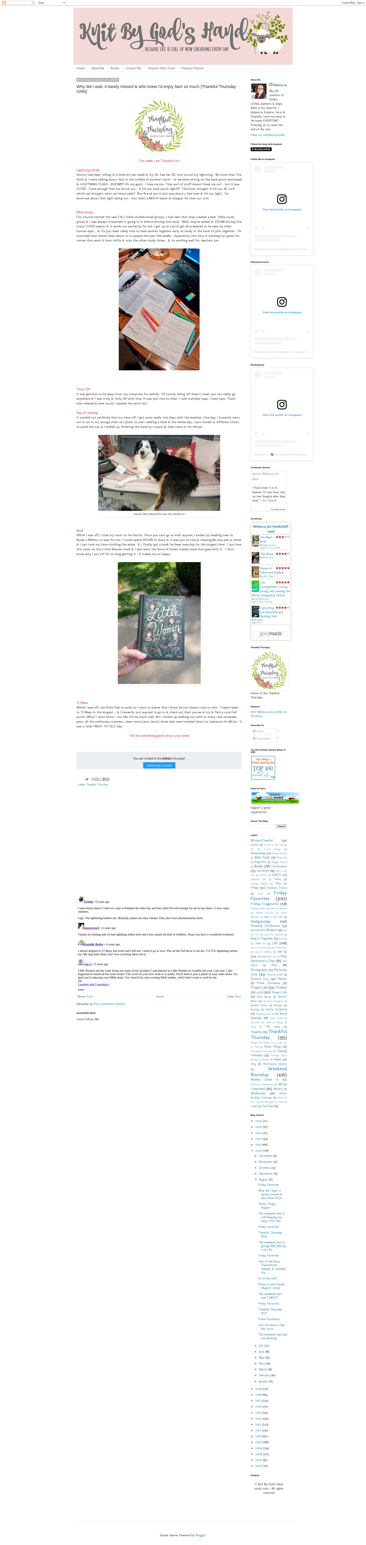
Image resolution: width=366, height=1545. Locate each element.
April (262, 1363)
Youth (254, 1106)
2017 (258, 1400)
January (264, 1381)
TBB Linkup (272, 1026)
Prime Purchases (268, 983)
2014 (258, 1418)
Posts (259, 731)
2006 (259, 1466)
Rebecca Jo (280, 85)
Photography (259, 970)
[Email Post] (86, 778)
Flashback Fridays (277, 887)
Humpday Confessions (265, 925)
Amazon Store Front (161, 68)
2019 (258, 1389)
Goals (267, 908)
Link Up (282, 951)
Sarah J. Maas (267, 576)
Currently (263, 870)
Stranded (255, 1022)
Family (277, 879)
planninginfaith (281, 351)
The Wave (266, 554)
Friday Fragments (265, 904)
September (266, 1173)
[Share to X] (101, 779)
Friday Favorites (269, 896)
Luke (259, 956)
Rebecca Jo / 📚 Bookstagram (272, 454)
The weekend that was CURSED (270, 1295)
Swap (253, 1026)
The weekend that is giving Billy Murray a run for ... (272, 1246)
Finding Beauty (259, 883)
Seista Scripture (276, 1009)
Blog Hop (282, 857)
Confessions (279, 866)
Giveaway (255, 908)
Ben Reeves (258, 620)
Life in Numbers (278, 947)
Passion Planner (192, 68)
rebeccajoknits (291, 249)
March (263, 1369)
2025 (258, 1121)
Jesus (253, 930)
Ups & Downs (261, 1059)
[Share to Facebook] (104, 779)
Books (115, 68)
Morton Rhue (267, 557)
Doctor (263, 875)
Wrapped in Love (274, 1101)
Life (275, 943)
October (264, 1168)
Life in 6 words (258, 947)
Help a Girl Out (273, 917)
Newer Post (85, 996)
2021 (258, 1144)
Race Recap (264, 996)
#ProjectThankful (262, 840)
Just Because (268, 930)
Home (81, 68)
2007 (259, 1460)
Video (277, 1059)
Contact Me (133, 68)
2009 (259, 1448)
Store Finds (276, 1018)
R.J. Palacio (270, 500)
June (262, 1351)
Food (260, 893)
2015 (258, 1412)
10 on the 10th (267, 1278)
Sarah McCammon (261, 599)
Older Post (234, 996)
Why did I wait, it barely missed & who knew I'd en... (271, 1194)
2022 (259, 1139)
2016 (258, 1406)
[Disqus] (159, 844)
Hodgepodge (260, 921)
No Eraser (272, 956)
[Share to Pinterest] (108, 779)
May (262, 1357)
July (261, 1345)
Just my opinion (274, 934)
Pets (274, 965)
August (264, 1179)
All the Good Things (266, 849)
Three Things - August (268, 1205)
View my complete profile (268, 135)
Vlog (253, 1064)
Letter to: (260, 943)
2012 (258, 1430)
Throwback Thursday (261, 1051)
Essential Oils (258, 879)
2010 (258, 1442)
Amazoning (258, 853)
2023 (259, 1133)
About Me (97, 68)
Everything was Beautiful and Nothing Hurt (271, 612)
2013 (258, 1424)
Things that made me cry (264, 1042)
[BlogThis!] (97, 779)
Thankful (256, 1032)
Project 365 (259, 987)
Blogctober (260, 862)
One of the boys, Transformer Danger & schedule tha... (272, 1267)
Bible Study (262, 857)
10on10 (254, 844)
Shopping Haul (263, 1013)
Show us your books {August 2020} (271, 1286)
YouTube (267, 1106)
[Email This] (93, 779)
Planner (282, 979)
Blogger (200, 1535)
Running (255, 1009)
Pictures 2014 (274, 974)
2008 (259, 1454)
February (265, 1375)
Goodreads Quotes (278, 509)
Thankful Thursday (97, 784)
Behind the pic (279, 853)
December (266, 1156)
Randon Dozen (259, 1005)
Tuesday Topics (279, 1055)
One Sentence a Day (269, 958)
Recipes (278, 1005)
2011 (258, 1436)
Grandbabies (280, 908)
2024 (259, 1127)
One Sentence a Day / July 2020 (272, 1326)
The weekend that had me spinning (272, 1336)
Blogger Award (279, 861)
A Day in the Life (273, 844)
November (266, 1162)
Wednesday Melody (275, 1064)
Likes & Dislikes (263, 951)
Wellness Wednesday (262, 1084)
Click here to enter (159, 765)
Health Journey (264, 912)
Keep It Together (262, 938)
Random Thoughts (273, 1001)
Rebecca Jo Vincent (266, 249)
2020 (259, 1150)
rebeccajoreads (304, 454)
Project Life (279, 992)
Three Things (273, 1046)
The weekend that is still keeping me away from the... (271, 1217)
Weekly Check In (265, 1079)
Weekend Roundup (269, 1072)
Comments (262, 738)
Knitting (283, 938)
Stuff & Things (274, 1022)
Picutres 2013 (260, 979)
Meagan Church (268, 545)
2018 (258, 1394)
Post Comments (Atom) (109, 1004)
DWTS (276, 875)
